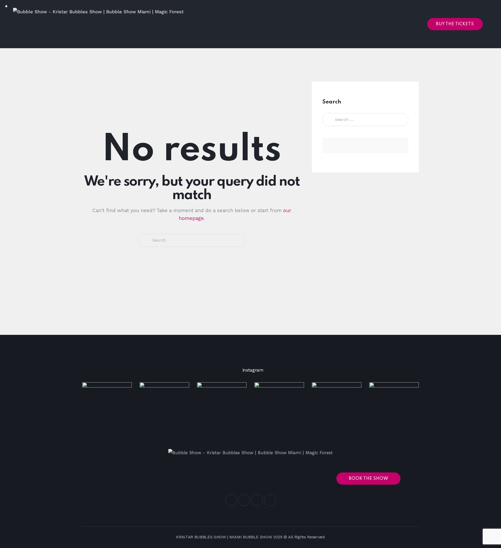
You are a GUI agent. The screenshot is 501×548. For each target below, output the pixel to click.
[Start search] (145, 240)
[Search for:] (365, 119)
